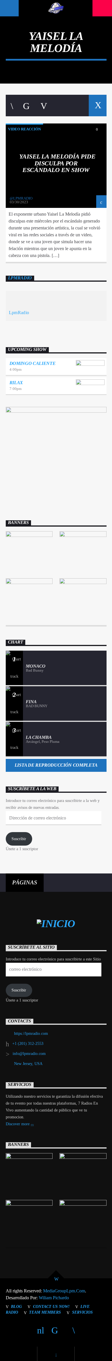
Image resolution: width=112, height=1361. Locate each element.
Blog (16, 1306)
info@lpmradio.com (29, 1053)
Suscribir (18, 839)
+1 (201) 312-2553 (27, 1043)
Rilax (16, 382)
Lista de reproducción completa (56, 765)
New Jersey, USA (28, 1064)
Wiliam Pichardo (54, 1297)
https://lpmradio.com (31, 1033)
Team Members (45, 1312)
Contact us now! (51, 1306)
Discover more (18, 1124)
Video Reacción (24, 129)
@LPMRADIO (21, 198)
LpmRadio (20, 277)
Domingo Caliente (32, 363)
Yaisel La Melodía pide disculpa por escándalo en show (57, 163)
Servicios (82, 1312)
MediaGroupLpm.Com (64, 1290)
